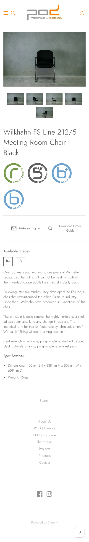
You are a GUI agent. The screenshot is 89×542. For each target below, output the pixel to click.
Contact (44, 462)
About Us (44, 421)
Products (45, 455)
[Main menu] (5, 13)
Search (45, 400)
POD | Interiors (44, 428)
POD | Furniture (44, 435)
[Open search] (13, 13)
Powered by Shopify (44, 522)
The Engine (45, 441)
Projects (44, 448)
